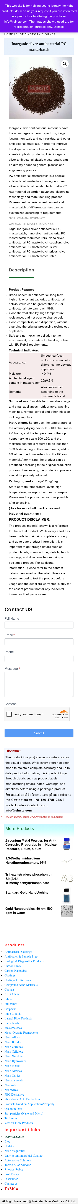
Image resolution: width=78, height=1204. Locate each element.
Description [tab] (21, 269)
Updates (9, 1146)
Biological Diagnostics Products (24, 961)
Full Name (12, 618)
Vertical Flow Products (19, 1123)
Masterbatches (40, 223)
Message (12, 668)
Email (10, 635)
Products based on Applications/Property (29, 1104)
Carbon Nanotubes (16, 970)
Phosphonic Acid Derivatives (22, 1099)
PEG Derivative (14, 1094)
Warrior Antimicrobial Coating (23, 1155)
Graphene (10, 1009)
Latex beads (12, 1023)
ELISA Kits (12, 994)
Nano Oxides (12, 1075)
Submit (39, 733)
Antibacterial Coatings (18, 952)
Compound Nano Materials (21, 985)
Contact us (11, 1183)
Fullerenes (11, 1004)
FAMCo (11, 1189)
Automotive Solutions (18, 1160)
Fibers (8, 999)
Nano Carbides (14, 1047)
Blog (7, 1141)
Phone (9, 652)
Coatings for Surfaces (18, 980)
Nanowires (11, 1090)
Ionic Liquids (13, 1014)
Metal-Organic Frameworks (21, 1032)
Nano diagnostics (15, 1151)
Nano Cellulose (14, 1051)
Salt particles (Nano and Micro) (24, 1113)
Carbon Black (13, 966)
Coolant (9, 989)
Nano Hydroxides (15, 1061)
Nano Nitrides (13, 1071)
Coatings (10, 975)
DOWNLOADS (14, 1136)
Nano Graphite (14, 1056)
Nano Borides (13, 1042)
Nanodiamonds (14, 1080)
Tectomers (11, 1118)
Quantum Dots (13, 1109)
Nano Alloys (12, 1037)
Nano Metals (12, 1066)
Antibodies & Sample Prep (21, 956)
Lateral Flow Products (18, 1018)
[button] (65, 64)
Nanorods (10, 1085)
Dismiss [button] (59, 26)
